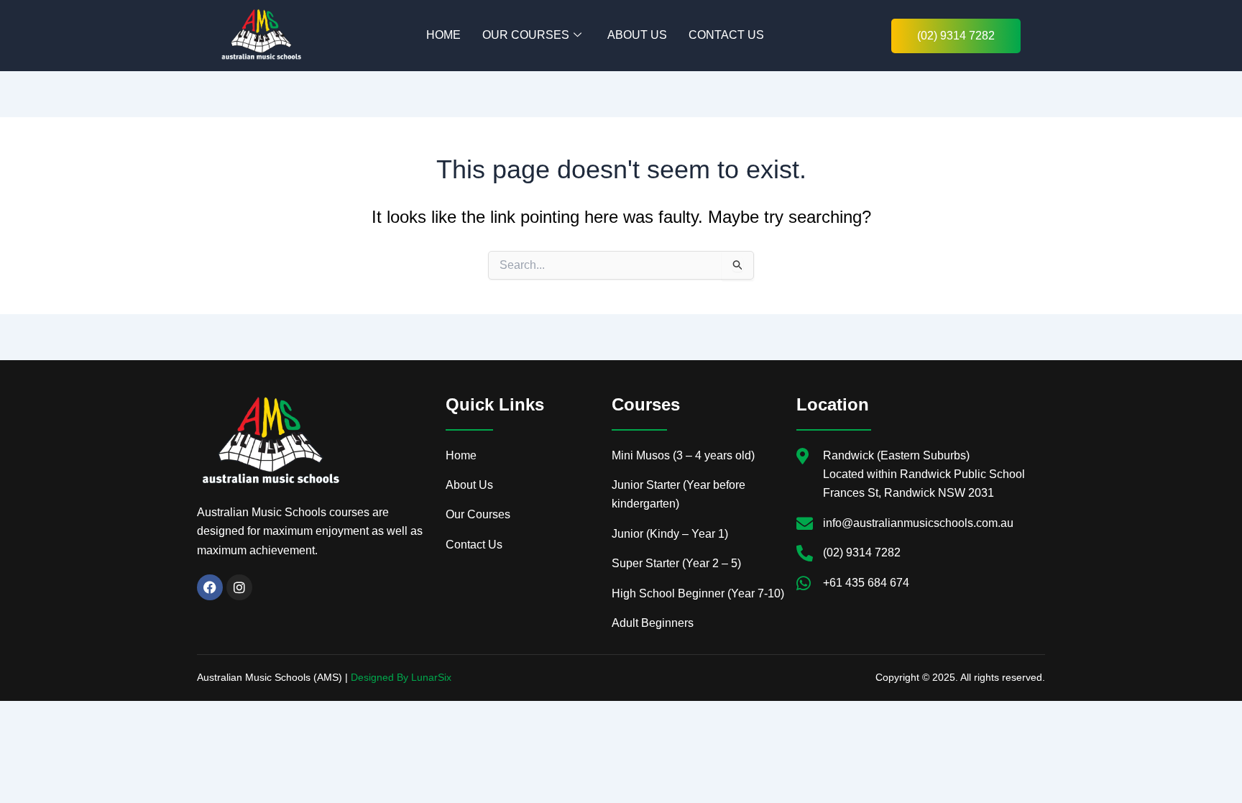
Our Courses (525, 35)
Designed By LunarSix (401, 677)
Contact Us (726, 35)
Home (443, 35)
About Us (637, 35)
